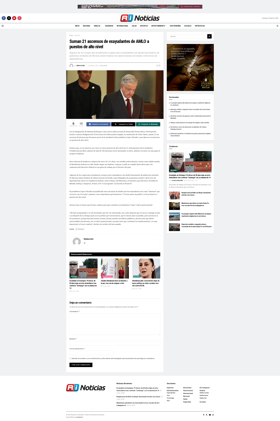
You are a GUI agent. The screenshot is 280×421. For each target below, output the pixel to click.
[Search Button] (277, 26)
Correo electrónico (77, 349)
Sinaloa (97, 26)
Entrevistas (200, 26)
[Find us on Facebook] (4, 18)
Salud (134, 26)
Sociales (187, 26)
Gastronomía (175, 26)
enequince (79, 417)
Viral (168, 400)
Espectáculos (171, 393)
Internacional (122, 26)
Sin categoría (205, 388)
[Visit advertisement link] (140, 6)
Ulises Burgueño (177, 180)
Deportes (144, 26)
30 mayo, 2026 (74, 291)
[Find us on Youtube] (14, 18)
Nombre (73, 339)
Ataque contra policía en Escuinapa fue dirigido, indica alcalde (190, 122)
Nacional (86, 26)
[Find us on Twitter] (9, 18)
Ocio (168, 395)
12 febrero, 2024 (93, 65)
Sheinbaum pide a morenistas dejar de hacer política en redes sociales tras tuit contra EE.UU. (145, 283)
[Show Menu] (3, 26)
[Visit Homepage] (140, 18)
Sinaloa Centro (204, 393)
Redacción (81, 65)
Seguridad (109, 26)
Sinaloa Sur (203, 398)
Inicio (77, 26)
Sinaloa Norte (204, 395)
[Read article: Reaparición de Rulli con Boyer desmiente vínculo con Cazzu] (174, 195)
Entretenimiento (158, 26)
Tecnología (170, 398)
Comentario (74, 311)
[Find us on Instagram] (19, 18)
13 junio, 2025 (106, 286)
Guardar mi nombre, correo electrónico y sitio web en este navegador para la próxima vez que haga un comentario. (113, 358)
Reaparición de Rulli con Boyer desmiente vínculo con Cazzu (138, 397)
